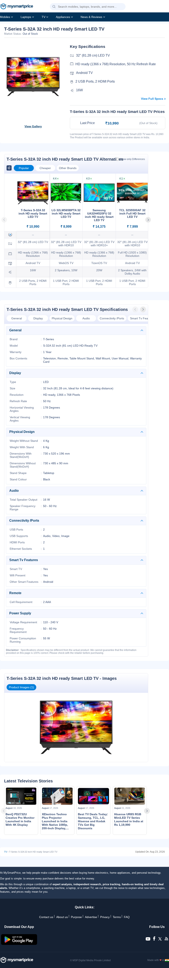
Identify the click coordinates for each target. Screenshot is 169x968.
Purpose (76, 917)
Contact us (46, 917)
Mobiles (5, 17)
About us (62, 917)
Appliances (63, 17)
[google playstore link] (19, 943)
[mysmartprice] (16, 7)
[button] (54, 6)
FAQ (127, 917)
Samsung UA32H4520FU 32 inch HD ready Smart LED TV (99, 215)
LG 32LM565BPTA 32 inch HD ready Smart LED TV (66, 213)
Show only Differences (132, 159)
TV (43, 17)
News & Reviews (91, 17)
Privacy (105, 917)
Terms (117, 917)
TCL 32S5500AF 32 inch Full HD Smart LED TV (132, 213)
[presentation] (135, 309)
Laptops (26, 17)
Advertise (91, 917)
